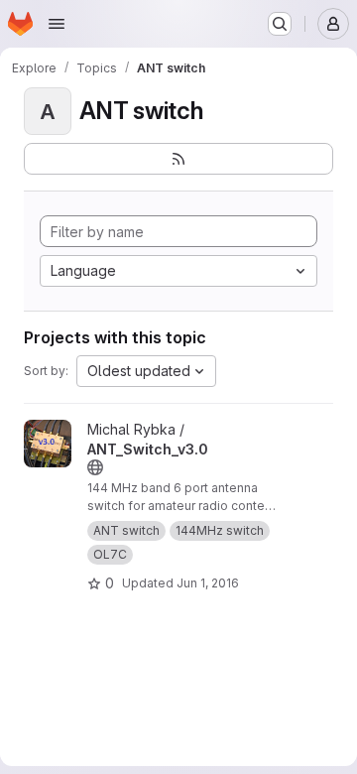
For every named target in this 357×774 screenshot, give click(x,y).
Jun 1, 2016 (208, 583)
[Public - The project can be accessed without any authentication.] (95, 467)
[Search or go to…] (280, 24)
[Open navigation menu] (56, 24)
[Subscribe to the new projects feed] (178, 159)
